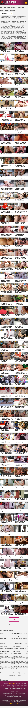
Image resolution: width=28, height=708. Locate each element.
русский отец (12, 675)
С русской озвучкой (14, 672)
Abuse (11, 703)
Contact (17, 703)
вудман (19, 675)
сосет (22, 672)
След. (14, 619)
